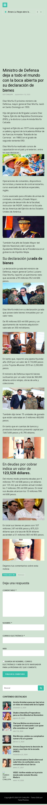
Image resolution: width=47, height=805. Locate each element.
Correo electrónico (14, 635)
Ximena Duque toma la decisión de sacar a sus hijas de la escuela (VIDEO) (28, 749)
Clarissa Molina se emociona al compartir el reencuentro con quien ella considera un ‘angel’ (28, 725)
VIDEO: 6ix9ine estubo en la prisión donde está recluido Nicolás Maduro (28, 774)
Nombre (7, 623)
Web (5, 648)
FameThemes (23, 800)
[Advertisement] (23, 39)
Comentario (10, 590)
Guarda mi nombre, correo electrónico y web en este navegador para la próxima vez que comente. (22, 664)
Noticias (21, 575)
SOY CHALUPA (8, 94)
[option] (25, 12)
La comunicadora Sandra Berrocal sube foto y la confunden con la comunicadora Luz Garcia (28, 762)
